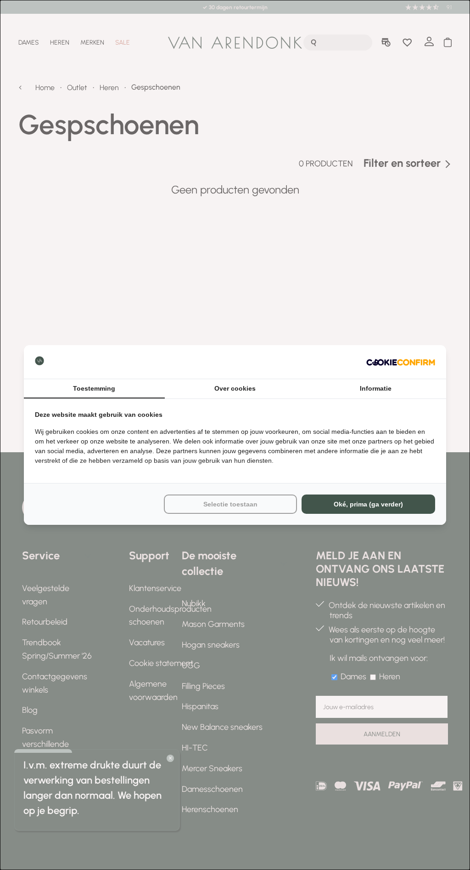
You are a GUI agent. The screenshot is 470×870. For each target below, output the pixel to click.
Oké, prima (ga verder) (368, 504)
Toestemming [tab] (94, 388)
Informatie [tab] (376, 388)
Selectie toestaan (230, 504)
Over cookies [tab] (235, 388)
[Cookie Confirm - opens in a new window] (400, 362)
